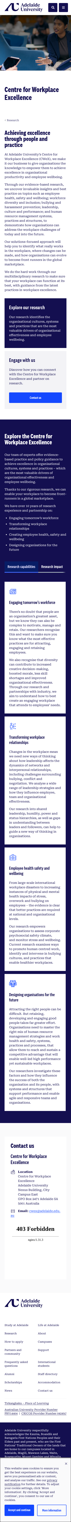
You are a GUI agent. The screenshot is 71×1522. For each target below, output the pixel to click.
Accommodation (49, 1382)
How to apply (14, 1341)
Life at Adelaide (48, 1325)
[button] (66, 1464)
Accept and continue (19, 1510)
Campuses (45, 1341)
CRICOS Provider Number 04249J (43, 1413)
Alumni (9, 1374)
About (42, 1333)
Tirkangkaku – (27, 1403)
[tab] (21, 567)
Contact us (35, 397)
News (8, 1390)
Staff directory (48, 1374)
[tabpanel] (35, 846)
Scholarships (13, 1382)
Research (11, 1333)
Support (43, 1349)
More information (51, 1510)
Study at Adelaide (16, 1325)
